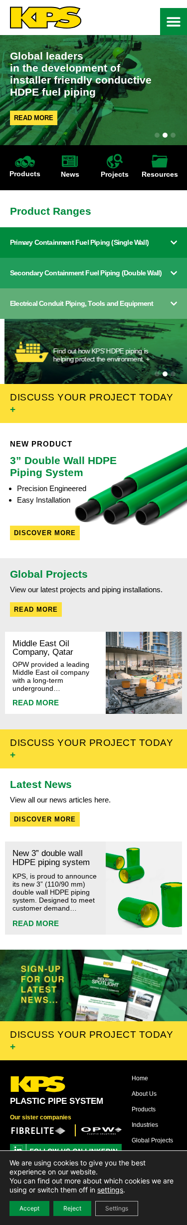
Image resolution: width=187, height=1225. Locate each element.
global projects (152, 1140)
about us (144, 1093)
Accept (29, 1208)
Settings (116, 1208)
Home (140, 1078)
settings (110, 1189)
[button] (173, 21)
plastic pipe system (56, 1101)
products (144, 1109)
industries (145, 1124)
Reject (72, 1208)
